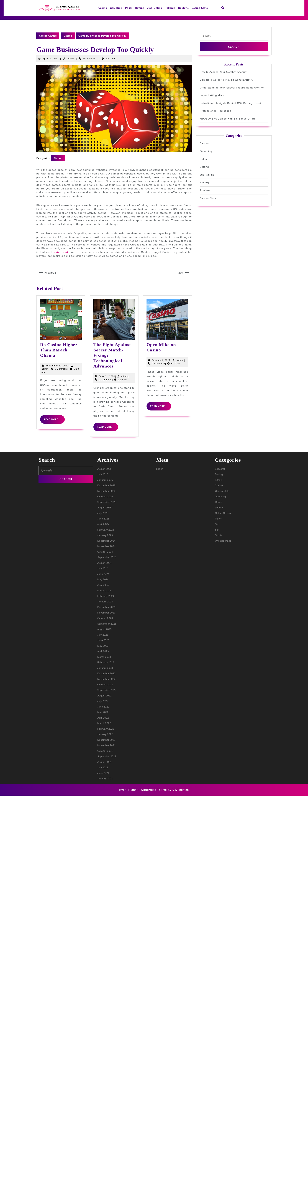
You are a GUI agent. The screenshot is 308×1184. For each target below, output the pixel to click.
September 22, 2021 (57, 365)
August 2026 (104, 468)
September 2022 (106, 690)
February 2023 (105, 662)
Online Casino (223, 513)
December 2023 (106, 607)
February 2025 (105, 529)
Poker (128, 8)
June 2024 (103, 573)
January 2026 (105, 479)
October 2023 (105, 618)
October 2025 (105, 496)
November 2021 (106, 745)
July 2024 (102, 568)
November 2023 (106, 612)
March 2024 (104, 590)
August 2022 (104, 695)
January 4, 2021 (161, 360)
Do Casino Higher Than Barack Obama (58, 350)
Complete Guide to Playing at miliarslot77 (227, 79)
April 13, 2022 (51, 58)
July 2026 (102, 474)
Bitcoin (218, 479)
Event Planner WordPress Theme (143, 789)
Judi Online (154, 8)
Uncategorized (223, 540)
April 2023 (103, 651)
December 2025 (106, 485)
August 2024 (104, 562)
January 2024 (105, 601)
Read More (54, 421)
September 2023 (106, 623)
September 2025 (106, 502)
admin (71, 58)
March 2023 (104, 656)
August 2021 (104, 761)
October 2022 (105, 684)
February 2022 (105, 728)
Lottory (219, 507)
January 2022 (105, 734)
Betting (139, 8)
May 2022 (103, 712)
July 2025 (102, 513)
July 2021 (102, 767)
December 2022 (106, 673)
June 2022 (103, 706)
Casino (102, 8)
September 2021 (106, 756)
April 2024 (103, 585)
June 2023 (103, 640)
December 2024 (106, 540)
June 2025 (103, 518)
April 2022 (103, 717)
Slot (217, 524)
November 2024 (106, 546)
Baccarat (220, 468)
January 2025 (105, 535)
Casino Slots (200, 8)
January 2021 (105, 778)
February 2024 (105, 596)
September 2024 (106, 557)
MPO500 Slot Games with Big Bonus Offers (228, 118)
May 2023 (103, 645)
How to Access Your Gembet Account (223, 71)
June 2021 (103, 773)
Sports (218, 535)
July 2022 (102, 701)
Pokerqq (170, 8)
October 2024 (105, 551)
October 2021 (105, 750)
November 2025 (106, 491)
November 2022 (106, 679)
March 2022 (104, 723)
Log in (159, 468)
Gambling (116, 8)
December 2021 (106, 739)
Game (218, 502)
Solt (217, 529)
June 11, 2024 (107, 376)
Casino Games (48, 35)
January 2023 (105, 667)
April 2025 (103, 524)
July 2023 (102, 634)
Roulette (183, 8)
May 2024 (103, 579)
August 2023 (104, 629)
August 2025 (104, 507)
